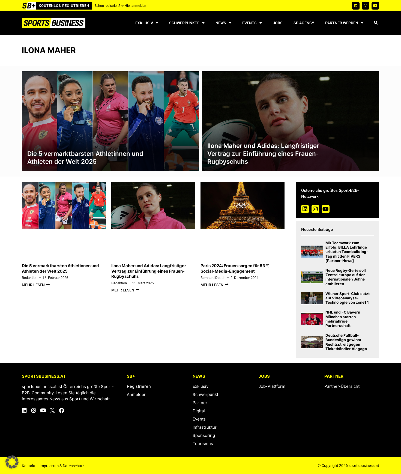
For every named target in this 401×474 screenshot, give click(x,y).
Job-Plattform (272, 386)
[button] (375, 23)
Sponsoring (204, 435)
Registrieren (139, 386)
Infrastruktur (205, 427)
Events (249, 23)
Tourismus (203, 443)
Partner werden (341, 23)
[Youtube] (375, 6)
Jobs (278, 23)
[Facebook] (61, 410)
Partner (200, 402)
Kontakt (28, 466)
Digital (199, 410)
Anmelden (136, 394)
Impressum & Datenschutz (62, 466)
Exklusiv (144, 23)
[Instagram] (365, 6)
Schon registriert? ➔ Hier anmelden (120, 6)
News (221, 23)
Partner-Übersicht (342, 386)
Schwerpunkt (205, 394)
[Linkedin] (356, 6)
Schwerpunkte (184, 23)
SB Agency (304, 23)
